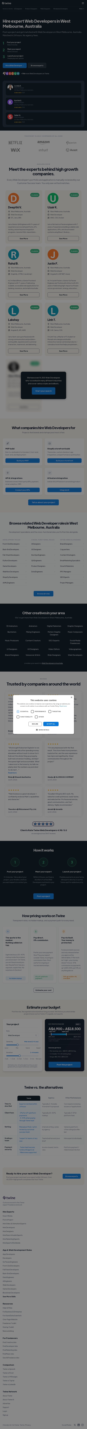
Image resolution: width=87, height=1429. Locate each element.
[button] (43, 729)
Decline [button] (35, 724)
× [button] (71, 697)
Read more (63, 706)
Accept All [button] (51, 724)
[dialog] (43, 714)
